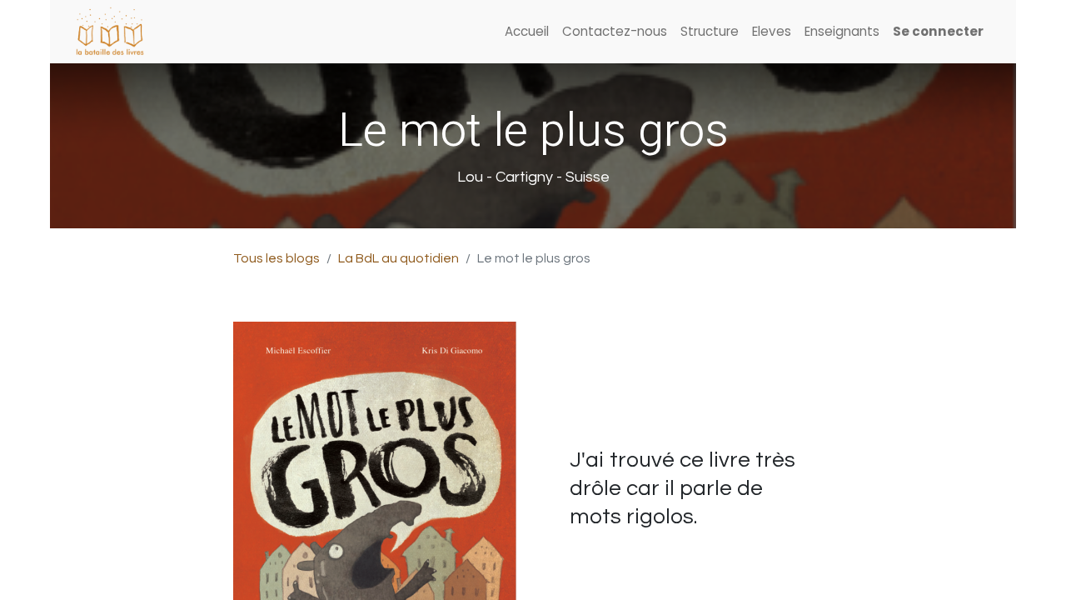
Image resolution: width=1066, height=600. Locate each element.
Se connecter (938, 31)
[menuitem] (526, 32)
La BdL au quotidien (398, 258)
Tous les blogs (276, 258)
